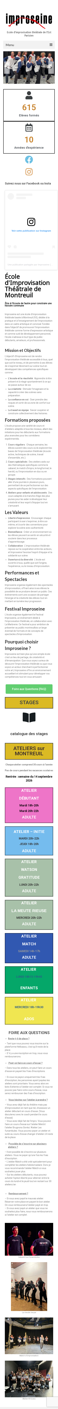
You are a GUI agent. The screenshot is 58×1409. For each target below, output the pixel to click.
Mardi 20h (26, 811)
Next (51, 68)
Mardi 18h (26, 805)
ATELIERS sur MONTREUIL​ (29, 751)
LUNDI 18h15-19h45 (29, 976)
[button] (29, 689)
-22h (36, 811)
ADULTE (29, 817)
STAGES (29, 702)
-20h (36, 805)
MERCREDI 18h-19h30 (29, 1007)
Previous (7, 68)
